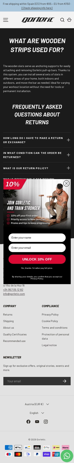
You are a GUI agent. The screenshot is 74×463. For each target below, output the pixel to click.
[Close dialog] (66, 183)
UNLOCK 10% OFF (37, 259)
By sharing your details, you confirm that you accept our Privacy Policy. (37, 277)
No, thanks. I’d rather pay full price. (37, 268)
